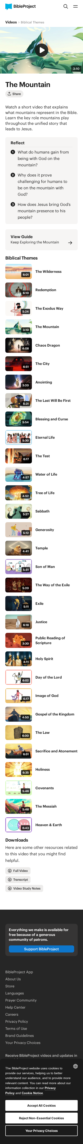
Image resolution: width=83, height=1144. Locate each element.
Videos (11, 22)
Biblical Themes (32, 22)
